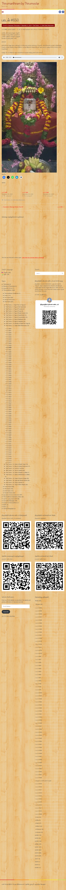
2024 (38, 838)
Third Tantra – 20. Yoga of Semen (14, 482)
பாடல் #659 (8, 364)
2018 (38, 856)
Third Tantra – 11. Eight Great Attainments (16, 325)
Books (5, 504)
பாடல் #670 (8, 385)
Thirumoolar (6, 284)
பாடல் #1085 (39, 623)
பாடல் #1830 (39, 747)
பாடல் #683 (8, 409)
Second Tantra (8, 299)
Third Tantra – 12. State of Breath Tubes (16, 464)
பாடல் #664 (8, 374)
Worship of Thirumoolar (9, 286)
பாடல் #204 (38, 668)
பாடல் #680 (8, 404)
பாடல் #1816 (39, 793)
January (40, 832)
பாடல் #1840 (39, 717)
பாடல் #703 (8, 447)
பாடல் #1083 (39, 629)
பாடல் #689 (8, 421)
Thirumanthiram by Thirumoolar (20, 3)
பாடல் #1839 (39, 720)
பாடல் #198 (38, 686)
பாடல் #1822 (39, 771)
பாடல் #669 (8, 383)
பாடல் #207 (38, 659)
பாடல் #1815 (39, 796)
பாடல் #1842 (39, 711)
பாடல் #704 (8, 449)
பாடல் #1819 (39, 783)
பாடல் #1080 (39, 638)
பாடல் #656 (8, 359)
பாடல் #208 (38, 656)
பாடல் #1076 (39, 650)
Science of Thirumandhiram (10, 502)
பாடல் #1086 (39, 620)
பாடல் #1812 (39, 805)
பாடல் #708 (8, 456)
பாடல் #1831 (39, 744)
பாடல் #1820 (39, 777)
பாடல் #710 (8, 460)
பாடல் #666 (8, 377)
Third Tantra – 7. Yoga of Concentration (15, 317)
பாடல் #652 (8, 351)
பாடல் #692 (8, 426)
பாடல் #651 (60, 207)
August (39, 604)
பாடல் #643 (8, 334)
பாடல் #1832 (39, 741)
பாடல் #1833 (39, 738)
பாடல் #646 (8, 340)
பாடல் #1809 (39, 814)
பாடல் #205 (38, 665)
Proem (6, 295)
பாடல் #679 (8, 402)
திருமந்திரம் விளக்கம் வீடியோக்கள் (11, 495)
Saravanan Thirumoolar (14, 25)
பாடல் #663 (8, 372)
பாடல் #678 (8, 400)
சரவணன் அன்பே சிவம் (7, 559)
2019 (38, 853)
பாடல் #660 (8, 366)
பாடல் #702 (8, 445)
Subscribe (5, 612)
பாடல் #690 (8, 422)
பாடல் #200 (38, 680)
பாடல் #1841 (39, 714)
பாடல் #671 (8, 387)
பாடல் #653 (8, 353)
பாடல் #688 (8, 419)
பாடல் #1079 (39, 641)
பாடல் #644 (8, 336)
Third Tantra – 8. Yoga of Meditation (14, 319)
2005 (38, 867)
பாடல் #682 (8, 407)
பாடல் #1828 (39, 753)
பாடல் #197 (38, 690)
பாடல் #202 (38, 674)
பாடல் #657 (8, 360)
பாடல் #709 (8, 458)
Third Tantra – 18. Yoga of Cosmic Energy (16, 478)
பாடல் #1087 (39, 617)
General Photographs (8, 508)
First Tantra (7, 297)
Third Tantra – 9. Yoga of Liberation (14, 321)
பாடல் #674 (8, 392)
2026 (38, 600)
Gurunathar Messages (8, 500)
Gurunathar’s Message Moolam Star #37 (12, 207)
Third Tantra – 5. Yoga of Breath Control (15, 313)
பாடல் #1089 (39, 611)
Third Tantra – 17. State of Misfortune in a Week (18, 474)
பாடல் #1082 (39, 632)
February (40, 829)
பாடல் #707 (8, 454)
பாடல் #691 (8, 424)
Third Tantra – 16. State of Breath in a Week (17, 472)
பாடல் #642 (8, 332)
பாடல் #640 (8, 328)
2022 (38, 844)
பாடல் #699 (8, 439)
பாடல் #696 (8, 434)
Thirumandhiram (7, 290)
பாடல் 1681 (4, 192)
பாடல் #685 (8, 413)
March (39, 826)
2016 (38, 861)
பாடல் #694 (8, 430)
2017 (38, 859)
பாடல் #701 (8, 443)
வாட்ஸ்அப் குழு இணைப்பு (41, 294)
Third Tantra (7, 301)
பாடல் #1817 (39, 790)
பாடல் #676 (8, 396)
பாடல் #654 (8, 355)
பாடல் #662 (8, 370)
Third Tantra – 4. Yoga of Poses (13, 311)
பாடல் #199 (38, 683)
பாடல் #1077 (39, 647)
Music (4, 506)
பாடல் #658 (8, 362)
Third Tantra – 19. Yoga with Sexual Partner (16, 480)
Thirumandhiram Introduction (11, 293)
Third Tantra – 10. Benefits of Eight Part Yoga (17, 323)
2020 (38, 850)
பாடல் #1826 (39, 759)
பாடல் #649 (8, 345)
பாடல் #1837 (39, 726)
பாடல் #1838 (39, 723)
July (39, 817)
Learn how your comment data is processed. (33, 257)
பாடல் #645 (8, 338)
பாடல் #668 (8, 381)
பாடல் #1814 (39, 799)
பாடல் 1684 (46, 192)
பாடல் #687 (8, 417)
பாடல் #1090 (39, 608)
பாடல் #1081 (39, 635)
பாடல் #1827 (39, 756)
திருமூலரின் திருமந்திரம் (40, 518)
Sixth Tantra (7, 491)
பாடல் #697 (8, 436)
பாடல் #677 (8, 398)
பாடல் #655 (8, 357)
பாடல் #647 (8, 342)
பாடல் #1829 (39, 750)
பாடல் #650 (8, 347)
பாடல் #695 (8, 432)
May (38, 820)
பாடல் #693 (8, 428)
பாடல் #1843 (39, 705)
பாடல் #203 (38, 671)
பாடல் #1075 (39, 653)
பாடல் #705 (8, 451)
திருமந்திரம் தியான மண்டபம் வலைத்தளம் (11, 518)
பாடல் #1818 (39, 787)
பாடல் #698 (8, 438)
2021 (38, 847)
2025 (38, 835)
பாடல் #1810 (39, 811)
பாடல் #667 (8, 379)
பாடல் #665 (8, 375)
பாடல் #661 (8, 368)
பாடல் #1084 (39, 626)
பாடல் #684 (8, 411)
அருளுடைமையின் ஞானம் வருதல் (43, 780)
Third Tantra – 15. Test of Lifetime (14, 470)
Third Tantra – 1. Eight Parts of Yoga (15, 305)
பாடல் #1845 (39, 693)
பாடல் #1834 (39, 735)
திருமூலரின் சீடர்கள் (8, 288)
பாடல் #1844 (39, 696)
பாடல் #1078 (39, 644)
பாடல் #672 (8, 389)
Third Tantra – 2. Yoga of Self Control (15, 307)
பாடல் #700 (8, 441)
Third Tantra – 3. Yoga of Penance (14, 309)
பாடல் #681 (8, 406)
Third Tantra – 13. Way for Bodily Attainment (17, 466)
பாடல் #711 (8, 462)
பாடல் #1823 (39, 768)
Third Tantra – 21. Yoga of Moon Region (15, 484)
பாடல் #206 (38, 662)
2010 (38, 864)
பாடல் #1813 (39, 802)
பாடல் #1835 (39, 732)
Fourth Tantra (7, 486)
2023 (38, 841)
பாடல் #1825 (39, 762)
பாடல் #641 (8, 330)
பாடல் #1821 (39, 774)
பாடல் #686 (8, 415)
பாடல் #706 (8, 453)
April (39, 823)
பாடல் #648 (8, 343)
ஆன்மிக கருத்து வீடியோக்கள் (10, 498)
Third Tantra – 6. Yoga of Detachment (15, 315)
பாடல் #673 (8, 390)
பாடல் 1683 (25, 192)
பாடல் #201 (38, 677)
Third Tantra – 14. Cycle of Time (14, 468)
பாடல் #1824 (39, 765)
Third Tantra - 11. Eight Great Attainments (43, 25)
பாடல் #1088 (39, 614)
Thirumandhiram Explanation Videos (12, 497)
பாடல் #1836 (39, 729)
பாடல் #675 (8, 394)
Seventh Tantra (8, 493)
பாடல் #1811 (39, 808)
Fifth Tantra (7, 488)
